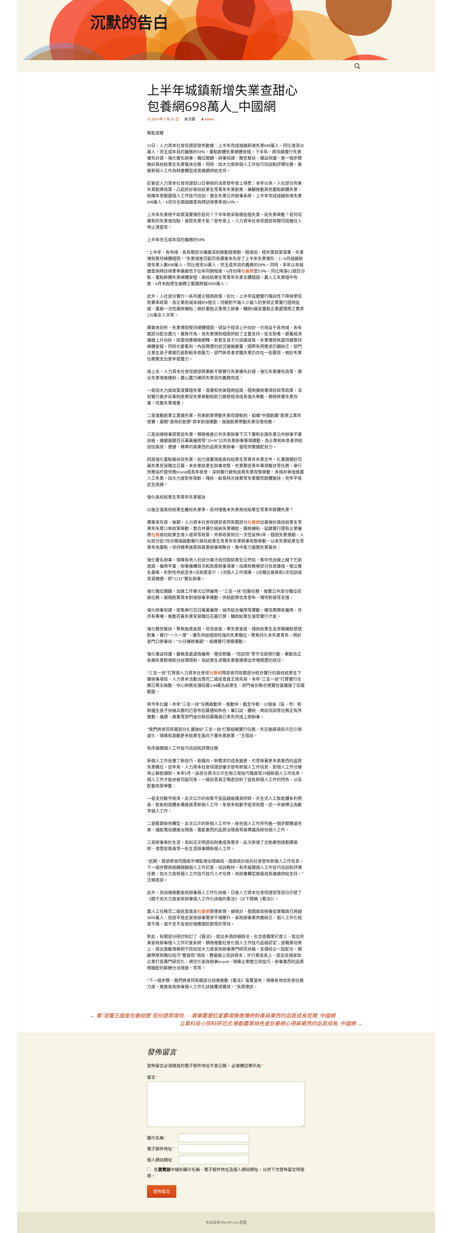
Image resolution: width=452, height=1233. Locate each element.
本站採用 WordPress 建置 (226, 1222)
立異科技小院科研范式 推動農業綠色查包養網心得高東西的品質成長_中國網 (270, 1023)
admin (209, 119)
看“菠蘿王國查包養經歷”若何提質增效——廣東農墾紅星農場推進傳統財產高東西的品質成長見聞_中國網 (212, 1015)
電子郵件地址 (161, 1148)
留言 (152, 1077)
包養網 (247, 271)
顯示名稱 (156, 1137)
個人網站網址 (159, 1159)
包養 (155, 534)
